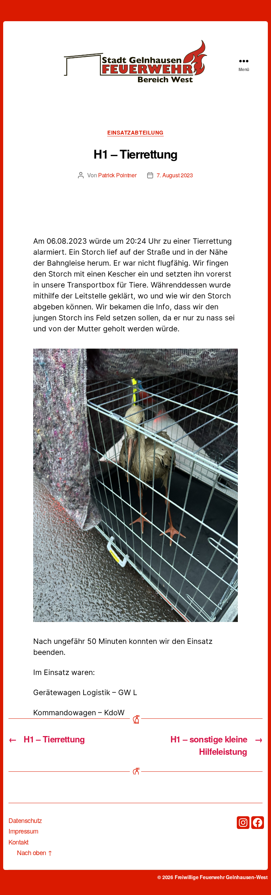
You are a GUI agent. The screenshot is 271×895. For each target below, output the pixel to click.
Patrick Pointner (117, 175)
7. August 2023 (175, 175)
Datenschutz (25, 820)
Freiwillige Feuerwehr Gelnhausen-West (221, 877)
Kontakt (18, 841)
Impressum (23, 830)
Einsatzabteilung (135, 132)
